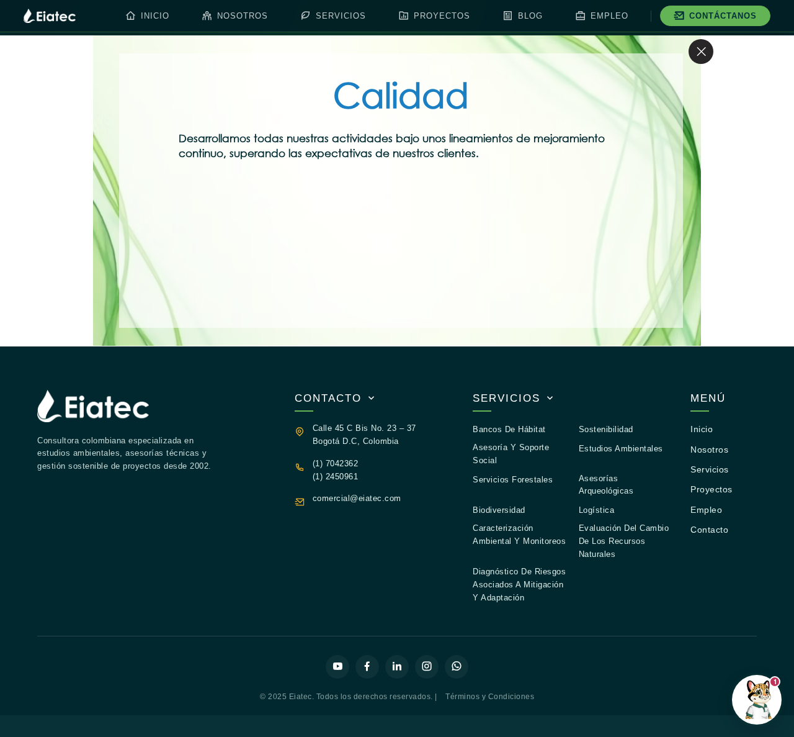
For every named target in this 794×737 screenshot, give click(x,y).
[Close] (701, 51)
